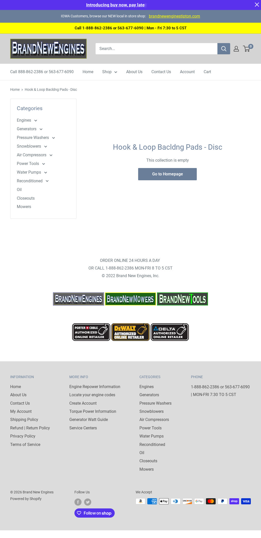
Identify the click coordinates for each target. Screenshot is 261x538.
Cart (207, 71)
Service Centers (83, 428)
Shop (107, 71)
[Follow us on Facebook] (78, 501)
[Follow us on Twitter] (87, 501)
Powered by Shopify (26, 499)
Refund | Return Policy (30, 428)
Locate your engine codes (92, 394)
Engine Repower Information (94, 386)
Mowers (24, 206)
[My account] (236, 49)
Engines (24, 120)
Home (88, 71)
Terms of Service (25, 444)
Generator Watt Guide (88, 419)
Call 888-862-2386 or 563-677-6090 (42, 71)
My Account (21, 411)
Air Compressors (32, 154)
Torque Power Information (92, 411)
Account (187, 71)
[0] (246, 49)
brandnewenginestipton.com (174, 16)
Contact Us (161, 71)
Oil (19, 189)
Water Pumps (29, 172)
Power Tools (28, 163)
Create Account (83, 403)
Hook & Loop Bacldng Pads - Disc (51, 89)
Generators (27, 128)
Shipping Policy (24, 419)
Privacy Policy (22, 436)
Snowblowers (29, 146)
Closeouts (26, 198)
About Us (134, 71)
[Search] (223, 48)
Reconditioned (30, 180)
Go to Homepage (167, 174)
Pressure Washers (33, 137)
